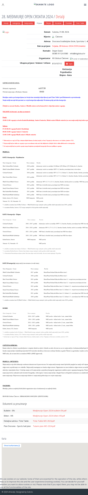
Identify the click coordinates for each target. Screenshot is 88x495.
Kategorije (16, 23)
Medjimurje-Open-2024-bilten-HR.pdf (49, 416)
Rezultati (58, 23)
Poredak (69, 23)
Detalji (6, 23)
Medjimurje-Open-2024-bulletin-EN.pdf (49, 410)
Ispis (70, 64)
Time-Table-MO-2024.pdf (44, 421)
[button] (3, 4)
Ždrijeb (48, 23)
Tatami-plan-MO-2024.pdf (44, 426)
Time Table (80, 23)
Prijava (39, 23)
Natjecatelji (28, 23)
